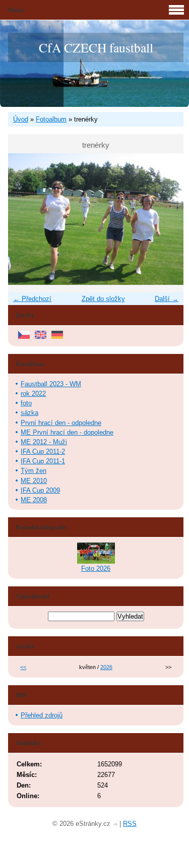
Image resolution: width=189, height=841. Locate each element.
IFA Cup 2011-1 (43, 461)
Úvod (20, 119)
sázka (29, 412)
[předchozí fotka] (24, 219)
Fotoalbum (51, 119)
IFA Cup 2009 (40, 490)
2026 (106, 667)
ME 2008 (34, 500)
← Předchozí (32, 299)
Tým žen (33, 470)
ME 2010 (34, 481)
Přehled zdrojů (41, 715)
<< (23, 667)
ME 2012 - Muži (44, 442)
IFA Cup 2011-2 (43, 451)
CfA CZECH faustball (96, 47)
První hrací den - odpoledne (61, 423)
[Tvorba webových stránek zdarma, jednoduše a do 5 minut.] (115, 824)
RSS (130, 823)
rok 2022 (33, 393)
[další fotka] (167, 219)
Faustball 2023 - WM (51, 384)
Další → (166, 299)
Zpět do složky (103, 299)
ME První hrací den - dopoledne (67, 432)
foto (26, 403)
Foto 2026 (95, 568)
